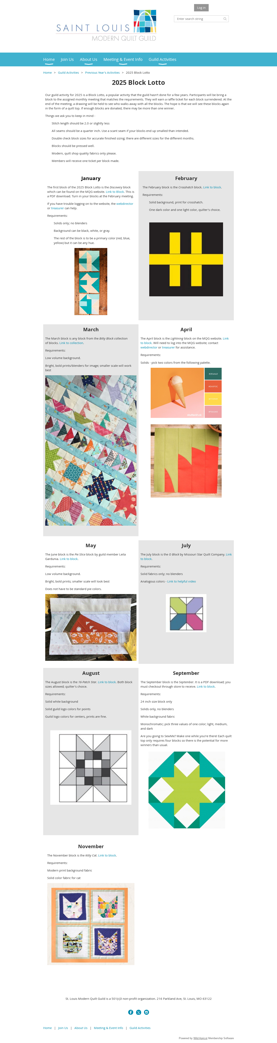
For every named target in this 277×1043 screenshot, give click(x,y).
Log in (201, 7)
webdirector (124, 204)
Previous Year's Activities (102, 72)
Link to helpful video (181, 581)
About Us (80, 1028)
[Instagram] (146, 1012)
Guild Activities (68, 72)
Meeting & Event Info (108, 1028)
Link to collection (71, 343)
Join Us (63, 1028)
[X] (138, 1012)
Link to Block (115, 192)
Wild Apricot (200, 1038)
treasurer (57, 208)
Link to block (212, 187)
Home (47, 72)
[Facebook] (130, 1012)
